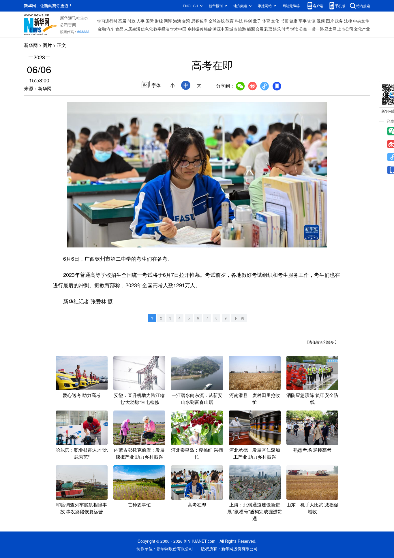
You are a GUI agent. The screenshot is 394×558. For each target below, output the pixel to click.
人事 (140, 21)
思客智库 (199, 21)
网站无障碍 (291, 5)
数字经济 (161, 29)
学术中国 (178, 29)
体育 (266, 21)
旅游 (242, 29)
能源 (251, 29)
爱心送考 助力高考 (82, 395)
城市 (233, 29)
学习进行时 (107, 21)
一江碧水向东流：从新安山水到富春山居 (197, 398)
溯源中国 (221, 29)
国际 (150, 21)
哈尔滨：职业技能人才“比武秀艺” (82, 453)
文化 (275, 21)
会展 (260, 29)
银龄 (208, 29)
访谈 (311, 21)
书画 (284, 21)
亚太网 (330, 29)
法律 (348, 21)
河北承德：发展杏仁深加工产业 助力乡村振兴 (254, 453)
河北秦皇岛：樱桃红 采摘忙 (197, 453)
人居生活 (132, 29)
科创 (248, 21)
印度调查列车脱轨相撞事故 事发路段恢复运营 (81, 508)
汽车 (110, 29)
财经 (159, 21)
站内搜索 (363, 5)
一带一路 (316, 29)
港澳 (177, 21)
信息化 (147, 29)
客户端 (318, 5)
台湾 (186, 21)
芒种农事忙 (139, 504)
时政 (131, 21)
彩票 (268, 29)
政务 (339, 21)
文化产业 (362, 29)
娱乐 (277, 29)
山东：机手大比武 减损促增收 (312, 508)
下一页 (239, 317)
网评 (168, 21)
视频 (321, 21)
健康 (293, 21)
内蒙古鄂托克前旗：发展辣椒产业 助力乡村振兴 (139, 453)
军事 (303, 21)
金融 (102, 29)
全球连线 (217, 21)
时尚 (286, 29)
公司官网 (68, 25)
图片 (330, 21)
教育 (230, 21)
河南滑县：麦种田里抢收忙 (254, 398)
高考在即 (197, 504)
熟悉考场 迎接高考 (312, 450)
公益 (303, 29)
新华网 (31, 45)
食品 (119, 29)
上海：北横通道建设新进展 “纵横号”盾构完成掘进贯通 (254, 511)
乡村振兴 (195, 29)
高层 (122, 21)
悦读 (294, 29)
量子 (257, 21)
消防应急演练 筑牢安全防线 (312, 398)
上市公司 (345, 29)
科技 (239, 21)
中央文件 (361, 21)
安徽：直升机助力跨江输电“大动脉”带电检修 (139, 398)
